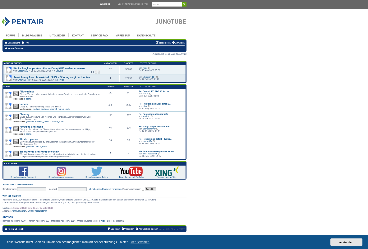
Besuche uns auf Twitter (96, 177)
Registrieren (25, 184)
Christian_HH (23, 80)
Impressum (122, 35)
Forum (10, 35)
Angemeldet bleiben (132, 189)
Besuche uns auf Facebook (23, 177)
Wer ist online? (11, 196)
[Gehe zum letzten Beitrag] (149, 68)
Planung (25, 114)
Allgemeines (27, 91)
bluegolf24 (147, 141)
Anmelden (8, 184)
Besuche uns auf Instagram (61, 177)
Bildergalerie (32, 35)
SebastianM (22, 71)
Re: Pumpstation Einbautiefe (153, 114)
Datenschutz (146, 35)
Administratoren (19, 211)
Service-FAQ (99, 35)
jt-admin (27, 99)
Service (59, 71)
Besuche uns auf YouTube (131, 177)
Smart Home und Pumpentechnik (39, 151)
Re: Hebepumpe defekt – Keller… (155, 139)
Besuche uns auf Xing (167, 177)
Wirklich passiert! (30, 139)
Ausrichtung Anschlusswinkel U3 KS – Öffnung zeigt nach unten (51, 77)
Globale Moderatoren (37, 211)
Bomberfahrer (149, 129)
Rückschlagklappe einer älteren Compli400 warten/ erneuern (49, 68)
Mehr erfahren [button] (140, 242)
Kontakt (78, 35)
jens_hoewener (150, 154)
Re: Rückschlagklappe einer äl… (155, 104)
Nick (145, 68)
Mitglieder (57, 35)
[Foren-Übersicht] (27, 20)
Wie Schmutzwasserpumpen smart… (157, 151)
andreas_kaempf (49, 109)
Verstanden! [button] (346, 242)
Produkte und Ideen (31, 126)
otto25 (146, 93)
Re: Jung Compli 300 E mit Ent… (155, 126)
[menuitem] (25, 42)
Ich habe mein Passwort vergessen (105, 189)
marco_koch (64, 109)
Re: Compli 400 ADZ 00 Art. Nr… (155, 91)
